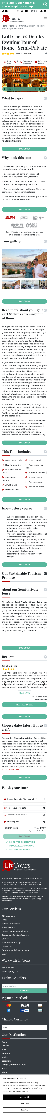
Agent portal (8, 967)
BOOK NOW (24, 148)
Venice (5, 1057)
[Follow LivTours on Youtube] (26, 11)
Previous (5, 264)
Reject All (24, 1110)
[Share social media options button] (45, 54)
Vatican (5, 1045)
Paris (4, 1049)
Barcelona (6, 1061)
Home (4, 26)
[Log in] (41, 11)
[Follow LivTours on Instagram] (18, 11)
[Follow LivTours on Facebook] (14, 11)
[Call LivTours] (3, 11)
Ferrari (5, 1068)
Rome (11, 26)
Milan (4, 1072)
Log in (4, 954)
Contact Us (7, 946)
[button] (36, 799)
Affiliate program (10, 971)
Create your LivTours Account (15, 950)
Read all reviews (24, 704)
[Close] (45, 4)
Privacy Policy (8, 927)
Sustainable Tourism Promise (15, 935)
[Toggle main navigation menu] (45, 18)
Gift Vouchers (8, 916)
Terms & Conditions (11, 923)
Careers (5, 938)
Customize (24, 1103)
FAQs (4, 919)
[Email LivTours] (6, 11)
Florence (6, 1053)
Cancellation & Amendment (15, 931)
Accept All (24, 1097)
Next (43, 264)
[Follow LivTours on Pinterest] (22, 11)
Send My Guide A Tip (11, 942)
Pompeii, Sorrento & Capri (14, 1064)
